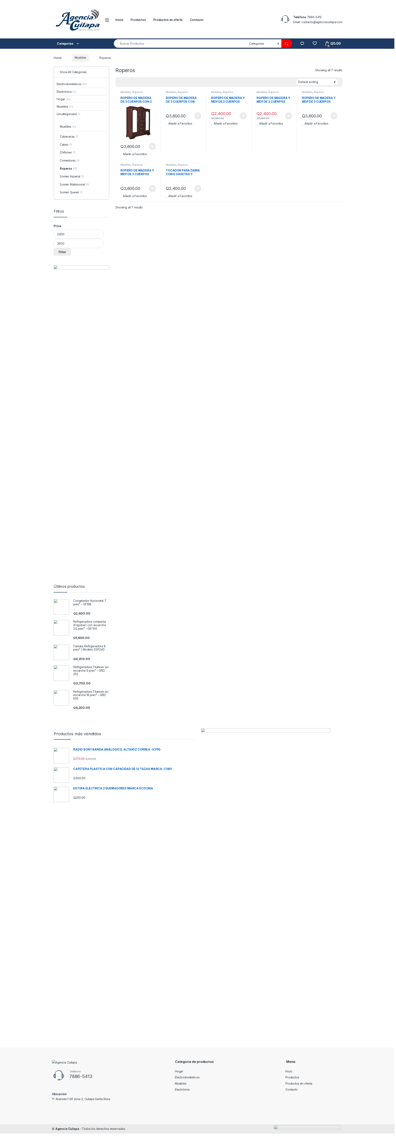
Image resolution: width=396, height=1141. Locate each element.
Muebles (80, 57)
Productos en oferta (168, 19)
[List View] (133, 82)
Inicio (119, 19)
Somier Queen (71, 192)
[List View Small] (139, 82)
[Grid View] (121, 82)
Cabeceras (69, 136)
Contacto (197, 19)
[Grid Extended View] (127, 82)
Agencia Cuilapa (67, 1128)
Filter (62, 252)
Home (57, 57)
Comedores (69, 160)
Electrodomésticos (72, 84)
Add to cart (152, 146)
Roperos (137, 92)
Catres (66, 144)
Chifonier (67, 152)
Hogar (64, 99)
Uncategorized (68, 114)
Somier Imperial (72, 176)
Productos (138, 19)
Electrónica (66, 91)
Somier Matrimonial (74, 184)
